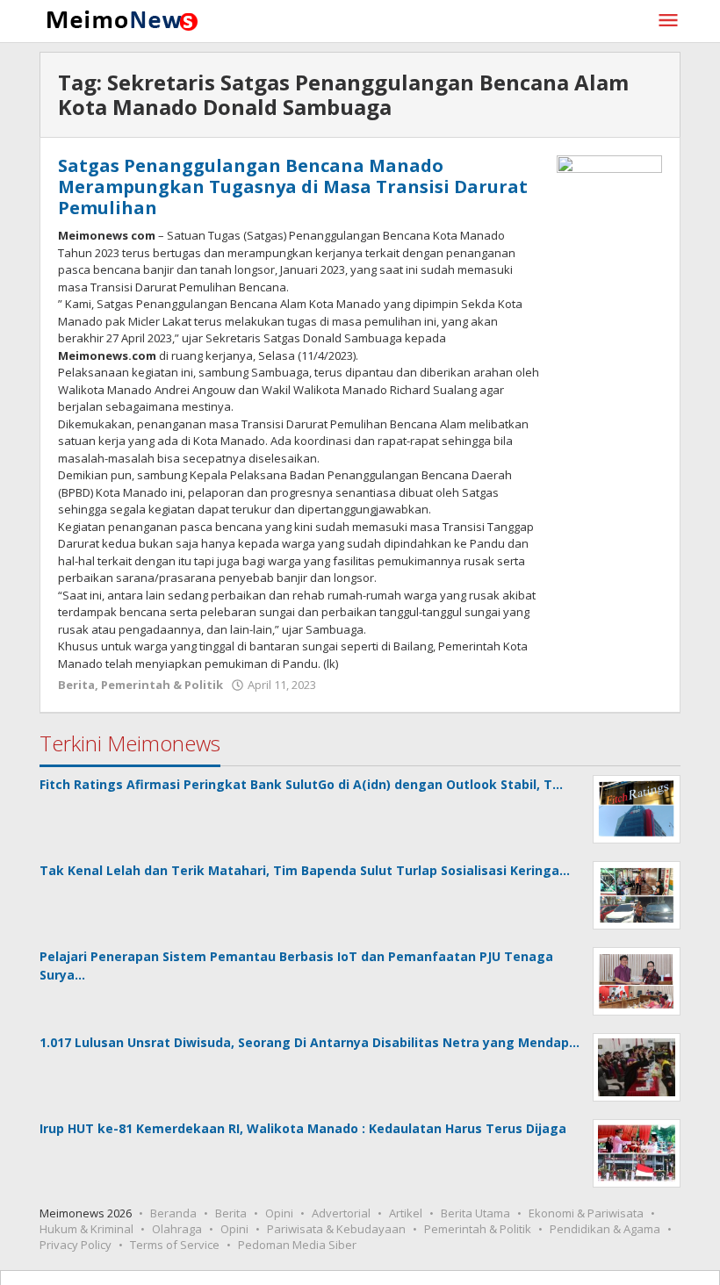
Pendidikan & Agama (605, 1229)
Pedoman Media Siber (297, 1245)
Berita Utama (475, 1213)
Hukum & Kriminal (86, 1229)
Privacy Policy (76, 1245)
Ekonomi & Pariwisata (586, 1213)
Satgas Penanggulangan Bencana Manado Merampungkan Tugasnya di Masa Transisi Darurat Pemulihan (293, 186)
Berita (76, 685)
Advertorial (341, 1213)
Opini (279, 1213)
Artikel (405, 1213)
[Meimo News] (119, 19)
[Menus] (668, 21)
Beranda (173, 1213)
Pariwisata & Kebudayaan (336, 1229)
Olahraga (177, 1229)
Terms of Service (175, 1245)
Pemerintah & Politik (162, 685)
